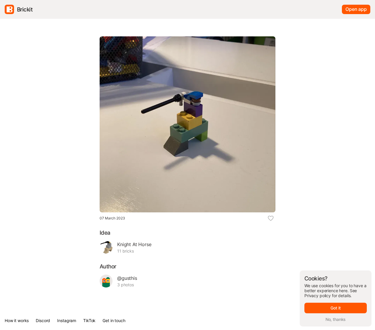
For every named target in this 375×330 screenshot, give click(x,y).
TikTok (89, 320)
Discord (43, 320)
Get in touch (114, 320)
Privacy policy (317, 295)
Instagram (66, 320)
